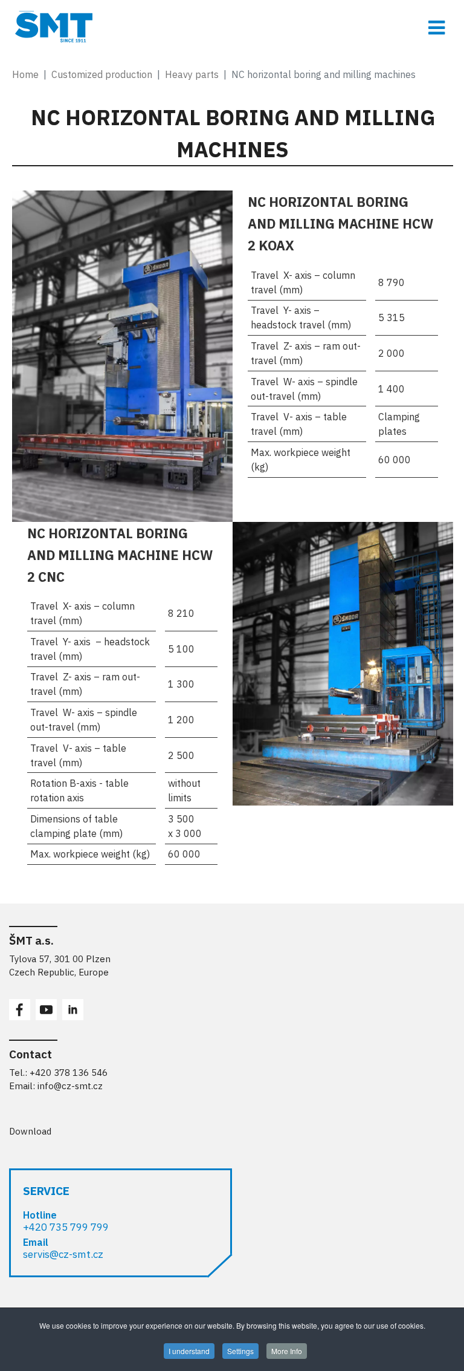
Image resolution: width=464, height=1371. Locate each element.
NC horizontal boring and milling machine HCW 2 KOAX (340, 223)
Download (30, 1131)
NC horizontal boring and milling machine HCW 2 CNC (120, 554)
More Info (286, 1351)
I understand (189, 1351)
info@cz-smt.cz (70, 1086)
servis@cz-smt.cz (63, 1254)
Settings (240, 1351)
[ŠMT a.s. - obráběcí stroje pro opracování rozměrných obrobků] (232, 26)
